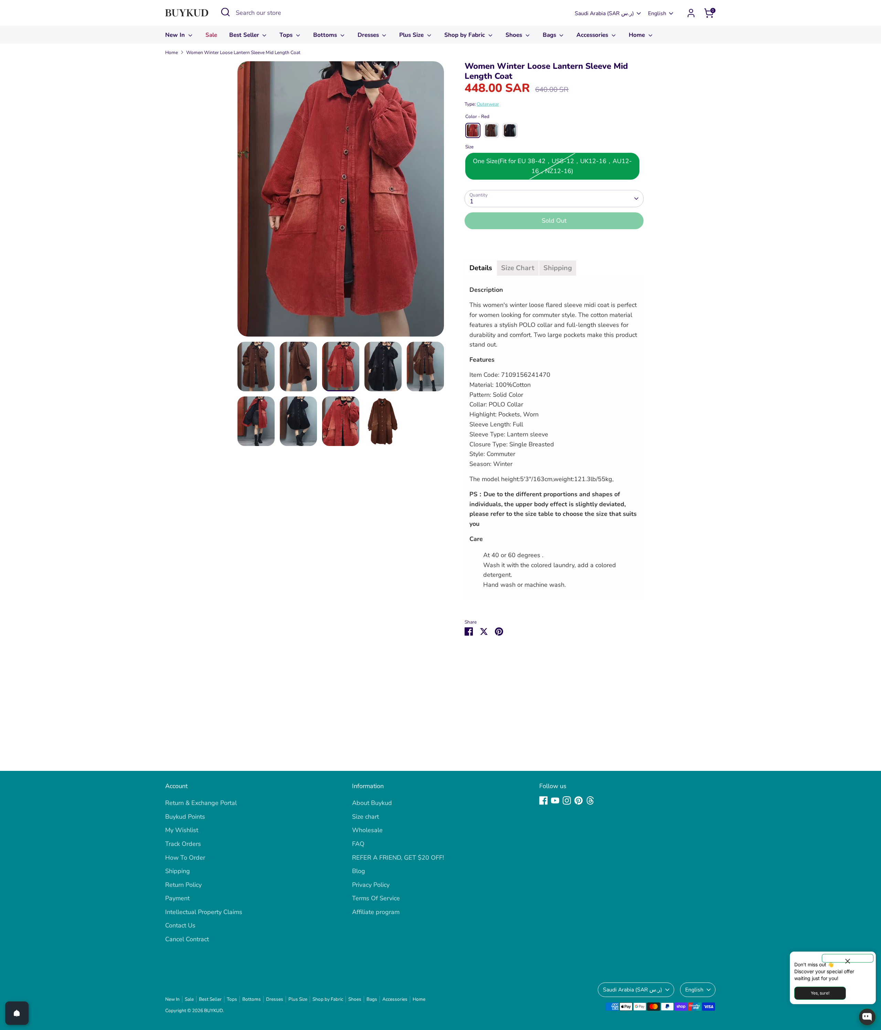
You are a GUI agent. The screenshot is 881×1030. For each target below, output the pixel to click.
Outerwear (488, 104)
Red (472, 130)
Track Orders (183, 844)
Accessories (593, 35)
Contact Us (180, 925)
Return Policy (183, 885)
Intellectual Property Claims (203, 912)
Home (638, 35)
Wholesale (367, 830)
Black (510, 130)
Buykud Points (185, 817)
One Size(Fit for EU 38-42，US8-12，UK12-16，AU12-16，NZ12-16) (552, 166)
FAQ (358, 844)
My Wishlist (181, 830)
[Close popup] (847, 958)
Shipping (177, 871)
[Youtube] (555, 800)
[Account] (691, 13)
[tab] (481, 268)
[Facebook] (543, 800)
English (657, 13)
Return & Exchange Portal (201, 803)
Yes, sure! (820, 993)
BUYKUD (213, 1010)
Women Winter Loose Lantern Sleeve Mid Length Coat (243, 52)
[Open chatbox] (867, 1017)
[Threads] (590, 800)
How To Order (185, 857)
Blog (358, 871)
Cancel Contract (187, 939)
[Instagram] (567, 800)
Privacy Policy (371, 885)
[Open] (17, 1013)
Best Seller (245, 35)
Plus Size (412, 35)
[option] (340, 201)
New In (176, 35)
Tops (286, 35)
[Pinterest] (578, 800)
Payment (177, 898)
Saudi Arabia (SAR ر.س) (604, 13)
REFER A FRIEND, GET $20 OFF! (398, 857)
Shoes (515, 35)
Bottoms (326, 35)
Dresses (369, 35)
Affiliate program (376, 912)
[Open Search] (225, 12)
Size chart (365, 817)
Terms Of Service (376, 898)
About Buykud (372, 803)
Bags (550, 35)
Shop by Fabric (465, 35)
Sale (211, 35)
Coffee (491, 130)
